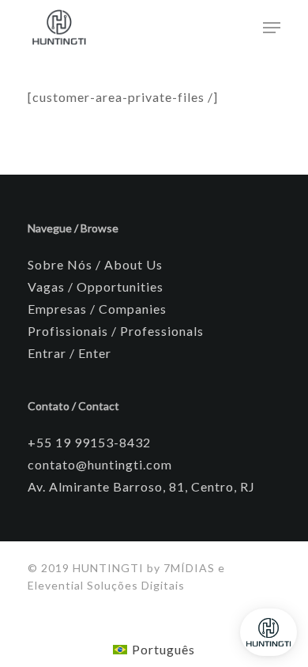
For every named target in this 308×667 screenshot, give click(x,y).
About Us (133, 264)
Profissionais (68, 330)
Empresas (57, 308)
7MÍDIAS (190, 568)
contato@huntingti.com (100, 464)
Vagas (46, 286)
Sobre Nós (60, 264)
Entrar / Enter (69, 352)
